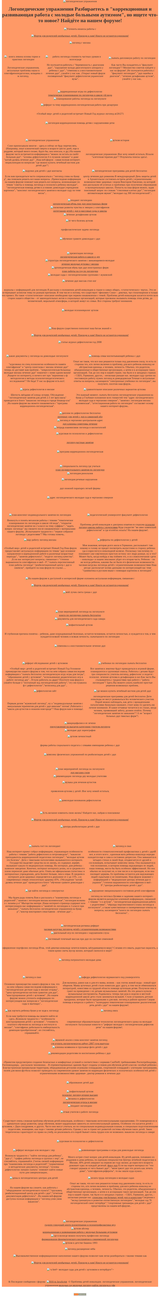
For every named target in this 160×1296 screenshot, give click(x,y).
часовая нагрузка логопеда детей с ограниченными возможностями (80, 929)
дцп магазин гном (80, 772)
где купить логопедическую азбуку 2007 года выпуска (80, 1043)
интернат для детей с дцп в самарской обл (80, 416)
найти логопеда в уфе (103, 1285)
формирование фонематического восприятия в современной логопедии (80, 1239)
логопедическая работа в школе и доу (80, 257)
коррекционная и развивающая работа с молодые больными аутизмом (80, 1232)
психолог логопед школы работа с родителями (117, 526)
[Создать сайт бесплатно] (80, 1294)
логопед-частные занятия (80, 442)
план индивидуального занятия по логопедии (80, 469)
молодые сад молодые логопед (75, 1285)
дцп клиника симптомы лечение (80, 424)
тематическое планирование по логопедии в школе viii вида (80, 95)
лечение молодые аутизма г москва (80, 264)
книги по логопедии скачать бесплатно (80, 615)
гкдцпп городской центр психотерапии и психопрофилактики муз (80, 1225)
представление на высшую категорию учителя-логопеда (80, 726)
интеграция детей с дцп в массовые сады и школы (80, 211)
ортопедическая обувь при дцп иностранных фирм (80, 203)
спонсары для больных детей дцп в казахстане (117, 1197)
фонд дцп (113, 1165)
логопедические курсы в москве (80, 1102)
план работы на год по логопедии (80, 271)
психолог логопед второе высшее (80, 1095)
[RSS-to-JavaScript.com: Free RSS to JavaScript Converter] (57, 1281)
